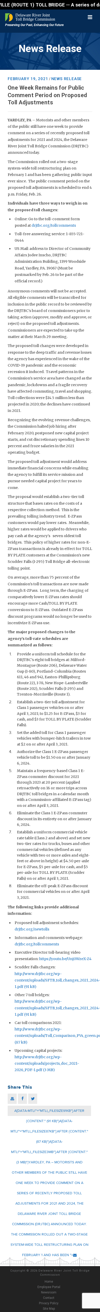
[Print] (12, 1099)
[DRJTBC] (30, 17)
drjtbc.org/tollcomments (54, 225)
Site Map (49, 1308)
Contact (48, 1298)
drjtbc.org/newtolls (32, 929)
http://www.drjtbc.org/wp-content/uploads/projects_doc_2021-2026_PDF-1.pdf (47, 1063)
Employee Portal (48, 1287)
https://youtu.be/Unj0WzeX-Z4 (65, 959)
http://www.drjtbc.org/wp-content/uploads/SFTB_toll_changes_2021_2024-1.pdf (57, 980)
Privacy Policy (48, 1303)
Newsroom (48, 1292)
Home (49, 1281)
